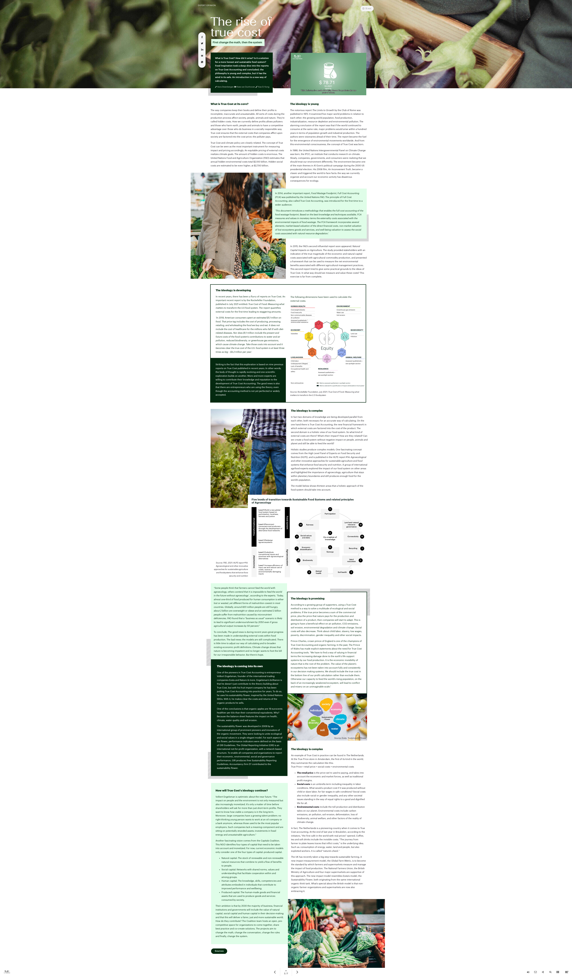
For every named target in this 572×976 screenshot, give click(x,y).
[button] (328, 74)
